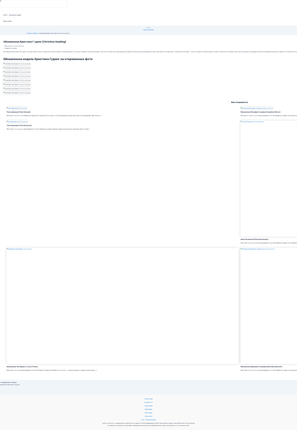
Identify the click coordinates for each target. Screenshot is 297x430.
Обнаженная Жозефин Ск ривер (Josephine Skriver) (260, 112)
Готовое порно (148, 399)
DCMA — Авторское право (12, 15)
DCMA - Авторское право (148, 419)
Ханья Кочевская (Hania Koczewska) (254, 239)
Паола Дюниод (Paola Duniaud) (18, 112)
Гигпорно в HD (148, 402)
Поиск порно (148, 413)
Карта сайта (7, 21)
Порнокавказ (148, 409)
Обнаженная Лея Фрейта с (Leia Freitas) (22, 367)
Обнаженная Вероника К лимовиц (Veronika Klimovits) (261, 367)
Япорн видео (148, 406)
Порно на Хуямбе (148, 30)
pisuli (148, 27)
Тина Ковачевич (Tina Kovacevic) (19, 125)
